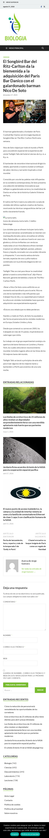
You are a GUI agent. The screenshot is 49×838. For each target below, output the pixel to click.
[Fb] (41, 6)
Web (5, 659)
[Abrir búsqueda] (43, 48)
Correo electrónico (14, 647)
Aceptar (14, 834)
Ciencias (6, 57)
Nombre (7, 635)
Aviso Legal (9, 796)
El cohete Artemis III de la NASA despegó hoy (23, 747)
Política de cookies (12, 804)
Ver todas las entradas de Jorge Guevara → (31, 570)
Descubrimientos (11, 772)
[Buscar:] (24, 690)
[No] (46, 830)
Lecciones (8, 780)
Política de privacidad (13, 809)
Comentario (10, 602)
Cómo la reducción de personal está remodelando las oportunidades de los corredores (20, 709)
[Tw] (44, 6)
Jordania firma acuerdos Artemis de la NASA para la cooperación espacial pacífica (24, 468)
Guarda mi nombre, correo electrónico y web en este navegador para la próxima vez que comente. (24, 675)
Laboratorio (9, 776)
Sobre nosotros (11, 813)
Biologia (7, 763)
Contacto (8, 800)
